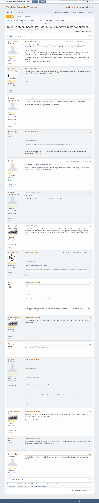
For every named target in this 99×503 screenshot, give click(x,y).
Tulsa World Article (44, 61)
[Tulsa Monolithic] (8, 88)
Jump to (67, 490)
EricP (11, 161)
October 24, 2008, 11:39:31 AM (32, 252)
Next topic (88, 31)
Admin (62, 20)
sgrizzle (12, 98)
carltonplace (14, 226)
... (23, 36)
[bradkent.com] (8, 270)
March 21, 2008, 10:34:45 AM (32, 41)
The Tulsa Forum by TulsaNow (21, 7)
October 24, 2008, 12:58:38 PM (32, 317)
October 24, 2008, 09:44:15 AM (32, 192)
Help (78, 501)
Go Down (9, 36)
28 (25, 36)
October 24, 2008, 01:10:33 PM (32, 344)
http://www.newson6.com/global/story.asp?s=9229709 (41, 164)
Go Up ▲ (92, 501)
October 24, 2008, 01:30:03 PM (32, 438)
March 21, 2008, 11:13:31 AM (32, 68)
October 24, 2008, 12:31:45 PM (32, 282)
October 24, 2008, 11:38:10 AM (32, 226)
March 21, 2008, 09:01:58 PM (32, 131)
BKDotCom (14, 253)
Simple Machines (18, 501)
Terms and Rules (84, 501)
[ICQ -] (8, 180)
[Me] (8, 121)
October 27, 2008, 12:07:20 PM (32, 454)
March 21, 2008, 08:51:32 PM (32, 98)
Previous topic (79, 31)
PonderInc (13, 42)
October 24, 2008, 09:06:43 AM (32, 161)
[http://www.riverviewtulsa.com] (8, 242)
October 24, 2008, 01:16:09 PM (32, 411)
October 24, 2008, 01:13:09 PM (32, 359)
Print (90, 36)
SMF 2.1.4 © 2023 (9, 501)
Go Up (8, 479)
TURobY (13, 69)
